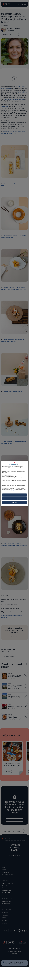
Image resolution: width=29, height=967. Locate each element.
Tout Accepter (14, 498)
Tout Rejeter (14, 502)
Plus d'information (14, 490)
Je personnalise (14, 494)
